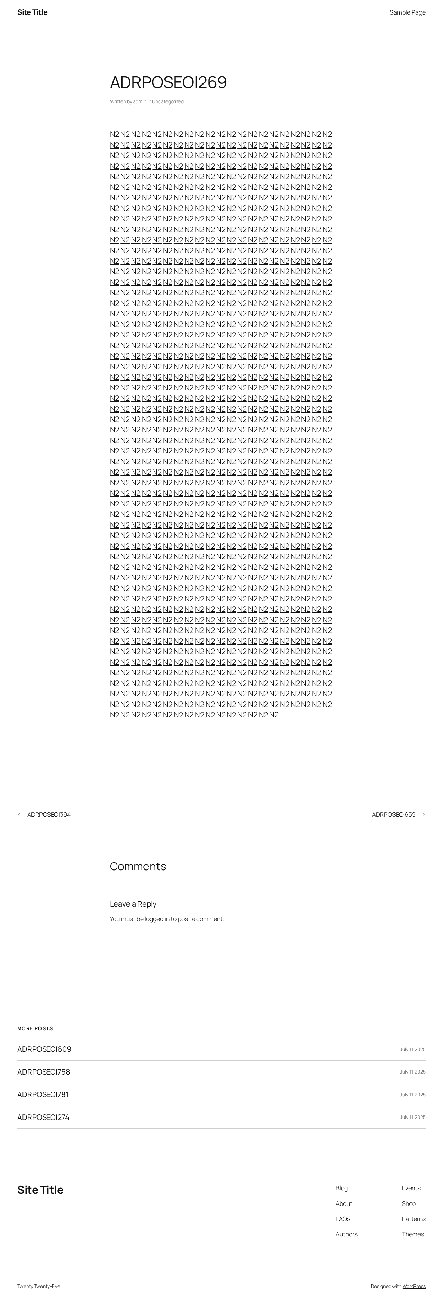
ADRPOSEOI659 (394, 814)
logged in (157, 919)
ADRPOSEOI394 (49, 814)
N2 (114, 134)
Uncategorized (168, 101)
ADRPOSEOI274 (43, 1117)
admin (139, 101)
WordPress (414, 1286)
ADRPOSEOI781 (43, 1094)
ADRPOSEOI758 (43, 1072)
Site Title (32, 12)
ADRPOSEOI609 (44, 1049)
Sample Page (408, 12)
